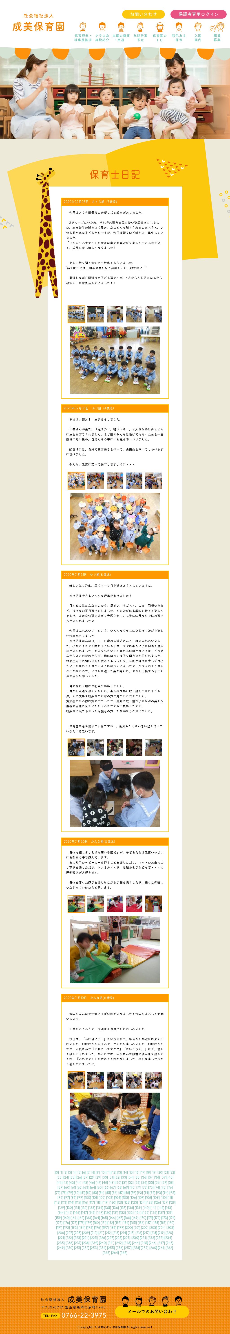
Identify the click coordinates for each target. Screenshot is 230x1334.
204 (162, 1227)
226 (102, 1237)
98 (73, 1197)
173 (164, 1218)
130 (69, 1207)
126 (157, 1202)
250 (69, 1248)
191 (59, 1227)
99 (80, 1197)
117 (92, 1202)
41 (59, 1182)
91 (146, 1192)
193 (74, 1227)
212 (108, 1233)
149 (99, 1212)
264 (115, 1253)
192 (66, 1227)
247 (161, 1243)
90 (140, 1192)
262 (169, 1248)
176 (66, 1222)
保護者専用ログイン (198, 14)
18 (148, 1172)
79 (70, 1192)
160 (66, 1218)
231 (143, 1237)
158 (169, 1212)
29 (98, 1177)
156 (153, 1212)
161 (73, 1218)
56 (158, 1182)
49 (112, 1182)
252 (85, 1248)
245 (144, 1243)
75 (164, 1187)
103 (109, 1197)
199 (120, 1227)
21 (166, 1172)
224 (85, 1237)
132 (84, 1207)
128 (172, 1202)
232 (151, 1237)
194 (82, 1227)
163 (88, 1218)
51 (124, 1182)
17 (142, 1172)
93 (159, 1192)
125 (149, 1202)
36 (144, 1177)
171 (150, 1218)
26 (79, 1177)
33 (124, 1177)
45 (85, 1182)
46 (92, 1182)
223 (77, 1237)
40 (170, 1177)
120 (112, 1202)
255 (111, 1248)
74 (157, 1187)
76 (170, 1187)
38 (157, 1177)
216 (138, 1233)
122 (127, 1202)
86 (115, 1192)
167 (119, 1218)
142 (160, 1207)
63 (86, 1187)
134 (99, 1207)
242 (119, 1243)
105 (125, 1197)
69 (126, 1187)
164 (96, 1218)
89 (133, 1192)
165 (104, 1218)
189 (163, 1222)
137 (123, 1207)
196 (97, 1227)
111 (170, 1197)
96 (60, 1197)
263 (106, 1253)
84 (102, 1192)
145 (68, 1212)
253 (94, 1248)
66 (106, 1187)
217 (146, 1233)
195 (89, 1227)
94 (166, 1192)
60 (67, 1187)
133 (91, 1207)
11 (108, 1172)
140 (146, 1207)
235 (61, 1243)
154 (138, 1212)
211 (101, 1233)
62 (80, 1187)
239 (94, 1243)
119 (105, 1202)
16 (137, 1172)
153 (130, 1212)
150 (107, 1212)
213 (115, 1233)
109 (156, 1197)
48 (105, 1182)
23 (60, 1177)
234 (168, 1237)
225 (94, 1237)
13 (119, 1172)
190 (170, 1222)
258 (136, 1248)
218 (153, 1233)
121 (120, 1202)
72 (144, 1187)
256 (119, 1248)
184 (125, 1222)
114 (71, 1202)
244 (136, 1243)
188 (155, 1222)
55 (151, 1182)
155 (145, 1212)
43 (72, 1182)
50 (118, 1182)
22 (172, 1172)
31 (111, 1177)
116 (85, 1202)
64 (93, 1187)
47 (98, 1182)
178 (81, 1222)
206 (61, 1233)
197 (105, 1227)
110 (163, 1197)
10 (103, 1172)
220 (169, 1233)
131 (77, 1207)
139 (138, 1207)
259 (145, 1248)
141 (153, 1207)
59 (60, 1187)
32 (117, 1177)
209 (86, 1233)
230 (135, 1237)
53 (137, 1182)
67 (113, 1187)
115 (78, 1202)
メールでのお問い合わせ (152, 1311)
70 (133, 1187)
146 (76, 1212)
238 (86, 1243)
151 (115, 1212)
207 (69, 1233)
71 (138, 1187)
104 (117, 1197)
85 (108, 1192)
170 (142, 1218)
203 (153, 1227)
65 (100, 1187)
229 (127, 1237)
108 (148, 1197)
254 (102, 1248)
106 (133, 1197)
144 (61, 1212)
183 (118, 1222)
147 (84, 1212)
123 (134, 1202)
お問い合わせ (143, 14)
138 (130, 1207)
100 (87, 1197)
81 (82, 1192)
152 (122, 1212)
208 (77, 1233)
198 (113, 1227)
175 (59, 1222)
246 (153, 1243)
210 (94, 1233)
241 (110, 1243)
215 (131, 1233)
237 (77, 1243)
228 (118, 1237)
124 (142, 1202)
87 (121, 1192)
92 (152, 1192)
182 (110, 1222)
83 (95, 1192)
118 (99, 1202)
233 (160, 1237)
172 (157, 1218)
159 (58, 1218)
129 (61, 1207)
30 (105, 1177)
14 (125, 1172)
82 (89, 1192)
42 (65, 1182)
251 (77, 1248)
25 (73, 1177)
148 (92, 1212)
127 (165, 1202)
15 (131, 1172)
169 (135, 1218)
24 (66, 1177)
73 (151, 1187)
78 (64, 1192)
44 (79, 1182)
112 (57, 1202)
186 (141, 1222)
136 (115, 1207)
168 (127, 1218)
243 (127, 1243)
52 (131, 1182)
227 (110, 1237)
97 (67, 1197)
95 (172, 1192)
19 (154, 1172)
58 (171, 1182)
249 (61, 1248)
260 (153, 1248)
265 (123, 1253)
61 (73, 1187)
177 (74, 1222)
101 (95, 1197)
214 (123, 1233)
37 (151, 1177)
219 (161, 1233)
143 (168, 1207)
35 (137, 1177)
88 (127, 1192)
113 (64, 1202)
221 (61, 1237)
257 (128, 1248)
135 (107, 1207)
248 (169, 1243)
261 (161, 1248)
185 (133, 1222)
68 (119, 1187)
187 (148, 1222)
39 (164, 1177)
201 (137, 1227)
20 (160, 1172)
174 (172, 1218)
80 (77, 1192)
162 (80, 1218)
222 (69, 1237)
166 (112, 1218)
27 (85, 1177)
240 (103, 1243)
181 (104, 1222)
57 (164, 1182)
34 (131, 1177)
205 (170, 1227)
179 (88, 1222)
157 (161, 1212)
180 (96, 1222)
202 (145, 1227)
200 (129, 1227)
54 (144, 1182)
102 (102, 1197)
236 (69, 1243)
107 (141, 1197)
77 (58, 1192)
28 (92, 1177)
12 (113, 1172)
